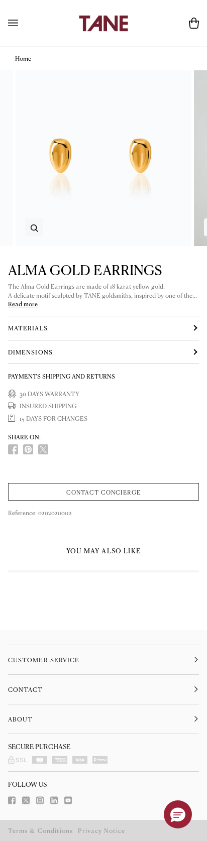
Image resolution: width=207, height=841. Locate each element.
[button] (178, 814)
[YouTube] (68, 800)
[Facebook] (12, 800)
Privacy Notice (101, 830)
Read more (23, 304)
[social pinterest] (28, 449)
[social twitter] (43, 449)
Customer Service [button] (43, 659)
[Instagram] (40, 800)
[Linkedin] (54, 800)
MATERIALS (28, 327)
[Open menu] (23, 23)
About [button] (20, 719)
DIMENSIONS (30, 351)
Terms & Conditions (40, 830)
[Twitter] (26, 800)
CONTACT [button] (25, 689)
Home (23, 58)
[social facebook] (13, 449)
